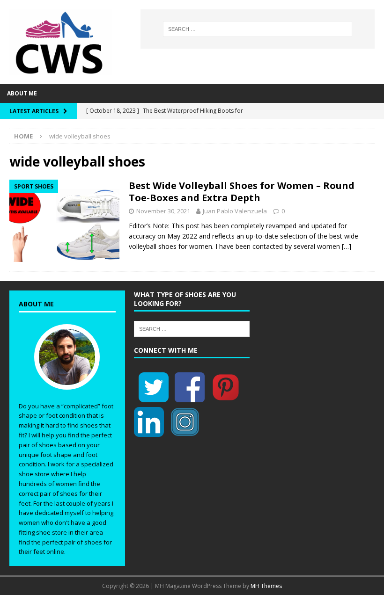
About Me (22, 93)
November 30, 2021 (163, 211)
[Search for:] (257, 29)
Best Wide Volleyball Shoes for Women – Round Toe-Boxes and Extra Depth (241, 191)
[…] (346, 246)
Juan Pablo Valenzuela (235, 211)
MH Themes (266, 586)
